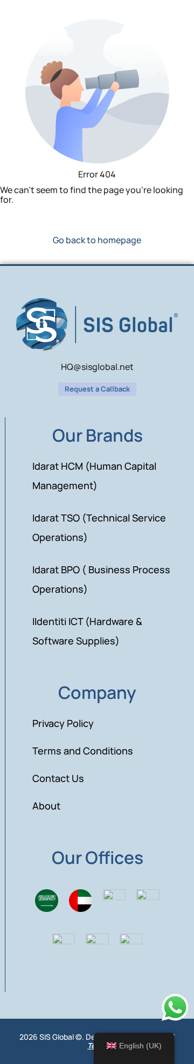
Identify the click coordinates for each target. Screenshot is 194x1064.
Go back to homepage (97, 240)
